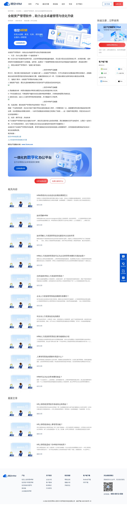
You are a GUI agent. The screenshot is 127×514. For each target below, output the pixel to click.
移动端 (55, 4)
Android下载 (87, 479)
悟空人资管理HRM (27, 479)
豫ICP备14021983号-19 (83, 501)
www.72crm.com (27, 144)
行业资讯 (49, 488)
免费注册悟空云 (57, 181)
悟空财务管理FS (27, 485)
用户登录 (107, 4)
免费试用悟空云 (112, 45)
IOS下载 (85, 482)
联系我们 (49, 485)
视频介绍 (67, 482)
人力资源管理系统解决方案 (17, 140)
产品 (37, 4)
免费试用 (118, 4)
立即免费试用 (41, 181)
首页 (30, 4)
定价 (63, 4)
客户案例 (49, 482)
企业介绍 (49, 479)
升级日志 (67, 485)
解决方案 (46, 4)
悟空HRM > (12, 11)
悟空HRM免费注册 (14, 136)
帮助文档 (67, 479)
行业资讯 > (20, 11)
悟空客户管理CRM (27, 482)
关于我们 (79, 4)
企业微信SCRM (26, 491)
